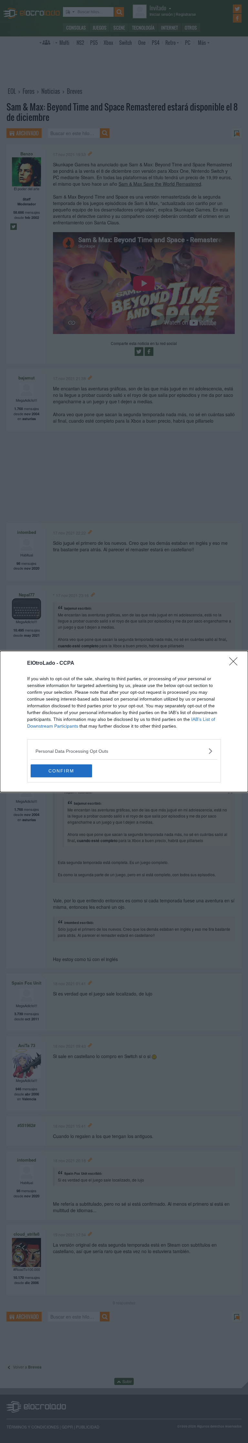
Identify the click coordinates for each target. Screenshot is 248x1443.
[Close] (235, 663)
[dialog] (124, 721)
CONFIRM (61, 770)
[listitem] (124, 751)
